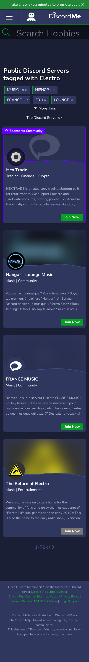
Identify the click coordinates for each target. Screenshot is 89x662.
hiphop (45, 89)
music (17, 89)
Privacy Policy (70, 597)
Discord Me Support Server (49, 592)
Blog (63, 601)
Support (73, 601)
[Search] (6, 32)
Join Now (71, 217)
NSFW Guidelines (46, 601)
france (17, 99)
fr (41, 99)
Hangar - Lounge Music (29, 275)
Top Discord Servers (43, 117)
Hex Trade (16, 170)
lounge (63, 99)
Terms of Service (21, 601)
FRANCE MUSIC (22, 379)
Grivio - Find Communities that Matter (33, 597)
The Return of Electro (27, 484)
